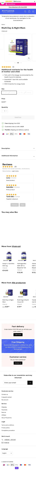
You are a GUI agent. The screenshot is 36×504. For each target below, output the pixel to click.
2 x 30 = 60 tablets (9, 92)
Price (3, 99)
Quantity (5, 107)
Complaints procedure (8, 430)
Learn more (18, 334)
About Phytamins (7, 418)
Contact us (18, 363)
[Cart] (29, 11)
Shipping (4, 407)
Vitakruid (4, 31)
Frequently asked (7, 397)
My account (5, 400)
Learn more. (15, 171)
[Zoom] (28, 58)
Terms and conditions (8, 425)
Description (6, 148)
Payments (4, 410)
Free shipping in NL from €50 (18, 7)
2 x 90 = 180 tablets (25, 92)
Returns (4, 412)
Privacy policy (6, 428)
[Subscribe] (30, 383)
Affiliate (4, 415)
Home (3, 24)
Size (3, 89)
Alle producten (19, 283)
